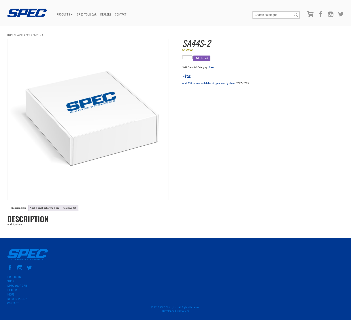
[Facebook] (321, 16)
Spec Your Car (87, 14)
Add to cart (202, 58)
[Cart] (310, 16)
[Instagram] (331, 16)
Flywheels (20, 34)
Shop (10, 281)
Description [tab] (18, 207)
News (10, 294)
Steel (29, 34)
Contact (121, 14)
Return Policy (17, 299)
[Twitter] (341, 16)
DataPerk (183, 311)
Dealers (105, 14)
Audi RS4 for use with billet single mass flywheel (208, 83)
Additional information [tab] (44, 207)
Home (10, 34)
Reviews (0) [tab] (69, 207)
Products (63, 14)
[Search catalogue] (272, 15)
